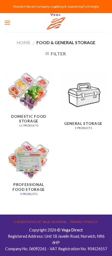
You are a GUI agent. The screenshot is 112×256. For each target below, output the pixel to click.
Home (23, 42)
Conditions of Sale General (40, 222)
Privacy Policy (84, 222)
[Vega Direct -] (56, 22)
